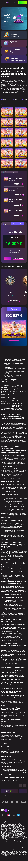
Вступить (7, 258)
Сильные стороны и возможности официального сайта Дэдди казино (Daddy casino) (13, 363)
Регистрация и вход (9, 365)
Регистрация (22, 2)
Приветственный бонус (10, 367)
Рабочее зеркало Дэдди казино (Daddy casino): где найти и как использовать (14, 360)
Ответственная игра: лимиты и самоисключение (12, 376)
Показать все (14, 342)
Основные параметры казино (12, 357)
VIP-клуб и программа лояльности (13, 373)
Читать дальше (19, 258)
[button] (2, 18)
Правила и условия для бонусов (14, 795)
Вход (15, 2)
